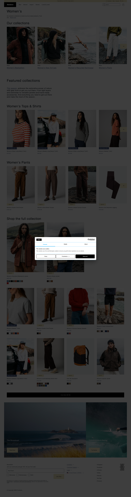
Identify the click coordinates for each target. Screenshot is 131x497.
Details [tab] (65, 244)
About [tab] (85, 244)
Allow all (85, 256)
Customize (65, 256)
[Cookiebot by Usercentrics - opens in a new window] (89, 240)
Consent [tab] (45, 244)
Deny (46, 256)
